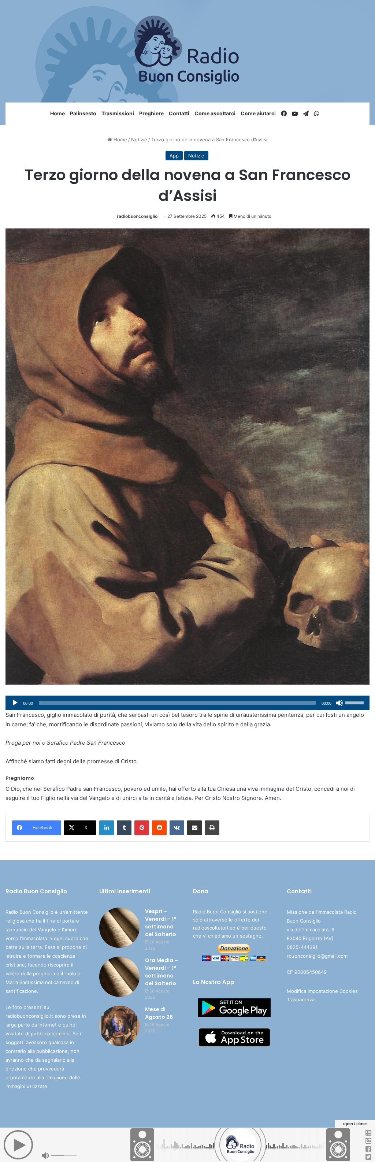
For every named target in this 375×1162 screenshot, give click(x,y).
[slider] (355, 702)
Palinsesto (83, 113)
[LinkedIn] (106, 827)
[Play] (15, 703)
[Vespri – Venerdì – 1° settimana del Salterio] (119, 928)
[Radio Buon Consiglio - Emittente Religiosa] (187, 51)
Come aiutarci (258, 113)
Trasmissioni (117, 113)
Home (57, 113)
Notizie (139, 139)
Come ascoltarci (214, 113)
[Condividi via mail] (194, 827)
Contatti (179, 113)
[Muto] (339, 703)
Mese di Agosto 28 (159, 1013)
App (174, 156)
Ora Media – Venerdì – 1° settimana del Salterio (161, 972)
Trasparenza (301, 999)
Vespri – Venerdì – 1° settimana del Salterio (161, 923)
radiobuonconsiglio (137, 216)
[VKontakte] (177, 827)
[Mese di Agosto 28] (119, 1026)
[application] (187, 703)
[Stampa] (212, 827)
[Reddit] (159, 827)
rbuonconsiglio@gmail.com (317, 956)
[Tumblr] (124, 827)
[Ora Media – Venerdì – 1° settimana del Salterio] (119, 977)
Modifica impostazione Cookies (322, 991)
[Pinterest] (141, 827)
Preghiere (151, 113)
